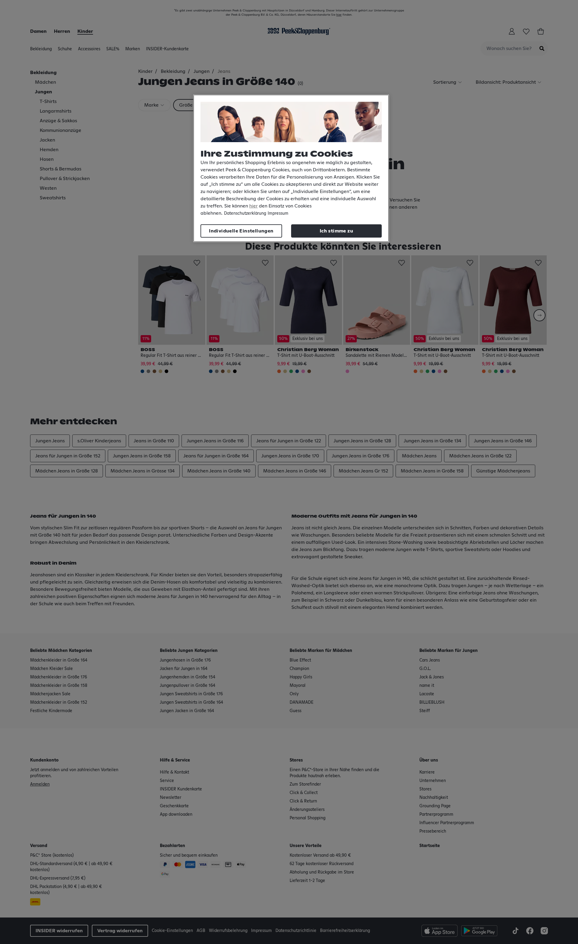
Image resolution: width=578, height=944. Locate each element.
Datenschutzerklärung (245, 213)
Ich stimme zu (336, 231)
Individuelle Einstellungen (241, 231)
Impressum (278, 213)
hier (253, 206)
